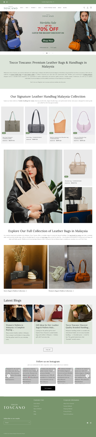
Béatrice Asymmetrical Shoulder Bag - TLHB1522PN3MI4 (59, 138)
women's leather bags (15, 74)
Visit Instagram (48, 388)
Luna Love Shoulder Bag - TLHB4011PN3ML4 (80, 138)
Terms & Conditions (68, 414)
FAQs (35, 414)
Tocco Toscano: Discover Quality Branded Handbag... (78, 326)
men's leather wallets (29, 74)
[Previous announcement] (30, 2)
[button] (22, 7)
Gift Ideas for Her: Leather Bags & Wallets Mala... (47, 326)
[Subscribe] (29, 422)
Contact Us (36, 406)
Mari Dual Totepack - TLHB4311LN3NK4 (8, 138)
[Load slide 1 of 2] (47, 53)
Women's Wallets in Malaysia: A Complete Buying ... (15, 327)
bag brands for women (75, 235)
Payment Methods (68, 406)
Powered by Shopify (21, 433)
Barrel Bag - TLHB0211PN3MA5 (34, 137)
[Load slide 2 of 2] (49, 53)
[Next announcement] (65, 2)
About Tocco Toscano (69, 403)
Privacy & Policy (67, 411)
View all (48, 349)
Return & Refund (37, 408)
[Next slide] (52, 53)
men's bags (44, 237)
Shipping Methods (68, 408)
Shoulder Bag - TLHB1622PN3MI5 (73, 181)
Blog (35, 411)
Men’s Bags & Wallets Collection (14, 291)
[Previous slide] (43, 53)
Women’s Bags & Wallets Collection (60, 291)
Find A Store (37, 403)
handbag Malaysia (87, 74)
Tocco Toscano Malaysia (12, 433)
